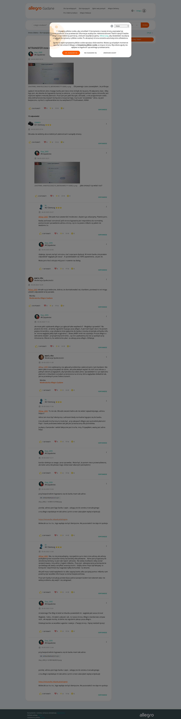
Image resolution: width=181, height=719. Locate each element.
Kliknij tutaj (104, 36)
